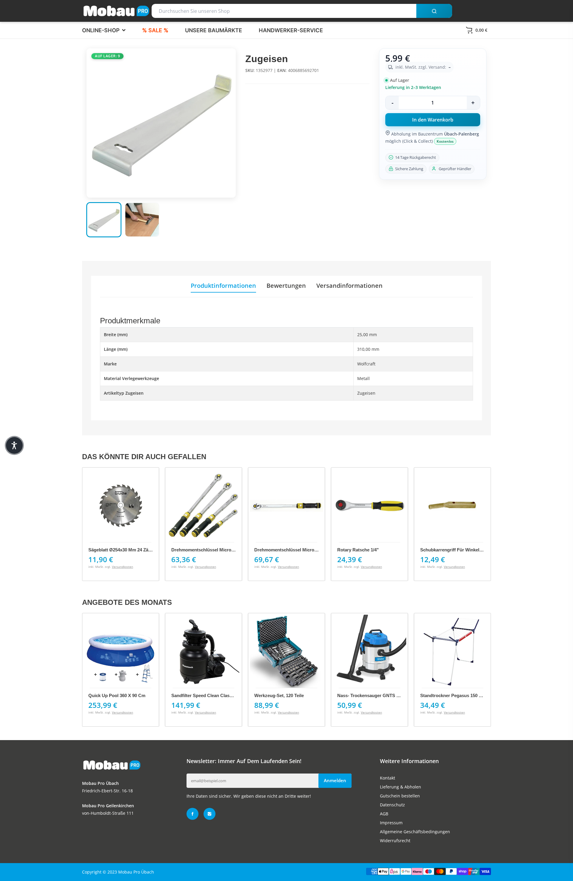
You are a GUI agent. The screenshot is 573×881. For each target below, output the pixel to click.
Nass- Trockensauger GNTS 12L (370, 695)
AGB (384, 814)
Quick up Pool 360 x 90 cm (116, 695)
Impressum (391, 822)
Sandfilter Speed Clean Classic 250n (209, 695)
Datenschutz (392, 805)
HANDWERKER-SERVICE (291, 30)
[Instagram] (209, 814)
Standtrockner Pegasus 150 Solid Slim (460, 695)
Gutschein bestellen (400, 796)
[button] (14, 445)
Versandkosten (122, 567)
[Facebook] (192, 814)
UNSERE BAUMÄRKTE (213, 30)
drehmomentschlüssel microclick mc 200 (297, 549)
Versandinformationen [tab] (349, 286)
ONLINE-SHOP (101, 30)
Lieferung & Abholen (400, 787)
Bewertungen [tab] (286, 286)
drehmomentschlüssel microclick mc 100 (214, 549)
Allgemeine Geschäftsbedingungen (415, 831)
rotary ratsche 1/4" (358, 549)
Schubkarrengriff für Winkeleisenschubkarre (467, 549)
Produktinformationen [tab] (223, 286)
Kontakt (387, 778)
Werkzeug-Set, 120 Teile (279, 695)
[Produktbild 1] (104, 219)
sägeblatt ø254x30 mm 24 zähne (122, 549)
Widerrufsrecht (395, 840)
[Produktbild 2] (142, 219)
